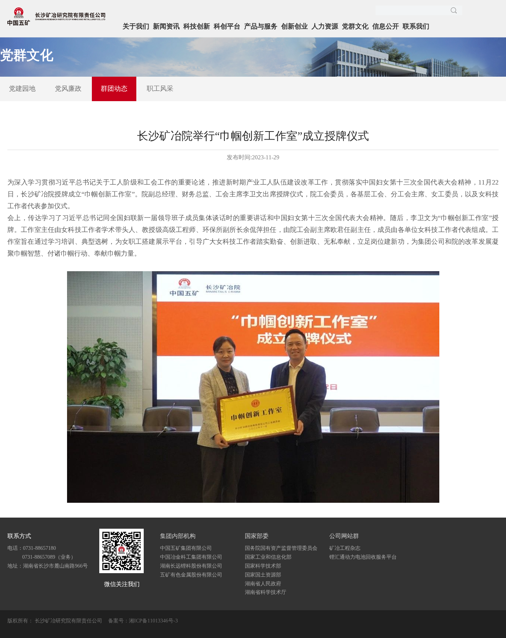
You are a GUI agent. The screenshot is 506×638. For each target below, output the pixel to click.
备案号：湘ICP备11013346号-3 (143, 621)
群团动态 (114, 88)
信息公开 (385, 26)
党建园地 (22, 88)
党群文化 (355, 26)
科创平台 (227, 26)
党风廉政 (68, 88)
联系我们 (416, 26)
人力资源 (325, 26)
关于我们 (136, 26)
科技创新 (196, 26)
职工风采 (160, 88)
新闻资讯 (166, 26)
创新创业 (294, 26)
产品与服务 (260, 26)
